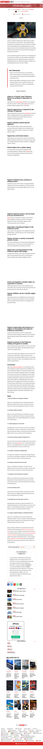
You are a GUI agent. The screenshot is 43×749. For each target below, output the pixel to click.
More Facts (3, 731)
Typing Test (9, 649)
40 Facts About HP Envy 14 (8, 675)
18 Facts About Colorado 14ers (16, 676)
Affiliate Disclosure (12, 730)
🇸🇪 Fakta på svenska (38, 733)
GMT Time (9, 646)
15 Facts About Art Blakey (32, 715)
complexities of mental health (16, 538)
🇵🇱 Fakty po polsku (18, 739)
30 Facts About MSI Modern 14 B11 (24, 676)
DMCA (19, 730)
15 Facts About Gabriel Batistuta (16, 716)
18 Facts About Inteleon (24, 696)
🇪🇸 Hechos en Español (34, 731)
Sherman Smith (25, 11)
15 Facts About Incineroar (32, 696)
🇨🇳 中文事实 (38, 740)
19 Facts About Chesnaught (18, 595)
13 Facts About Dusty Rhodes (25, 715)
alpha (26, 103)
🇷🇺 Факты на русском (5, 740)
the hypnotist (28, 113)
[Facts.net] (7, 1)
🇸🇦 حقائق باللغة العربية (25, 734)
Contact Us (35, 728)
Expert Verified (17, 14)
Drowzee (9, 217)
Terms (24, 730)
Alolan (27, 151)
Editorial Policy (10, 728)
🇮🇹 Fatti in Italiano (4, 733)
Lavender (19, 443)
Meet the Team (18, 728)
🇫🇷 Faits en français (24, 731)
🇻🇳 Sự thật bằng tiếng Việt (18, 740)
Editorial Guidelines (26, 14)
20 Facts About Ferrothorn (18, 603)
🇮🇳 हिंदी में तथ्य (16, 736)
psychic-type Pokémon (17, 367)
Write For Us (3, 730)
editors (28, 566)
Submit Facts (38, 730)
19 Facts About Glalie (17, 612)
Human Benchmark (11, 652)
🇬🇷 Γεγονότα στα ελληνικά (6, 736)
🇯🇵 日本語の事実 (4, 737)
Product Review (27, 728)
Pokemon (21, 18)
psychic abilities (19, 102)
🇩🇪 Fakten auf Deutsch (12, 731)
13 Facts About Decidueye (9, 715)
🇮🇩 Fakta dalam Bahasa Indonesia (28, 736)
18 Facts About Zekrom (8, 696)
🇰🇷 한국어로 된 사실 (14, 737)
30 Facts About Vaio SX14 (33, 675)
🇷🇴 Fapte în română (28, 739)
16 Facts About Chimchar (16, 696)
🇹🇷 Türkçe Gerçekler (30, 740)
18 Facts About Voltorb (17, 616)
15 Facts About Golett (17, 599)
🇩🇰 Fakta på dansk (27, 733)
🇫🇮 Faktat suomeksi (15, 734)
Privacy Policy (31, 730)
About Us (3, 728)
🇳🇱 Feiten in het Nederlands (6, 739)
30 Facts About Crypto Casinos (19, 591)
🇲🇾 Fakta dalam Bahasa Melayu (27, 737)
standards (28, 565)
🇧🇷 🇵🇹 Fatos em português (16, 733)
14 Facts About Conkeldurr (18, 608)
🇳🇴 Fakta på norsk (4, 734)
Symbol (8, 643)
